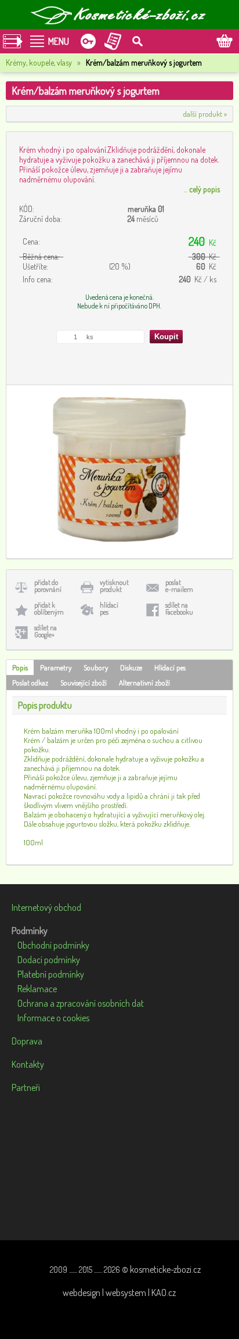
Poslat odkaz (30, 682)
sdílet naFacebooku (179, 608)
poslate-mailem (179, 586)
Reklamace (37, 989)
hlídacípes (109, 608)
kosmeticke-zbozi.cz (165, 1269)
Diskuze (131, 667)
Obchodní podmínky (53, 945)
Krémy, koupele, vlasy (39, 62)
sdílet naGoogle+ (45, 631)
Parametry (55, 667)
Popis (20, 667)
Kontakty (28, 1064)
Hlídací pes (170, 667)
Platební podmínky (50, 974)
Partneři (26, 1087)
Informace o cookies (53, 1018)
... (202, 189)
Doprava (27, 1041)
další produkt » (205, 114)
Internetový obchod (46, 907)
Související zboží (83, 682)
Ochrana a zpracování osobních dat (80, 1003)
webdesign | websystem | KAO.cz (119, 1292)
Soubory (96, 667)
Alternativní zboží (144, 682)
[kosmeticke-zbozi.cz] (119, 14)
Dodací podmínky (48, 959)
